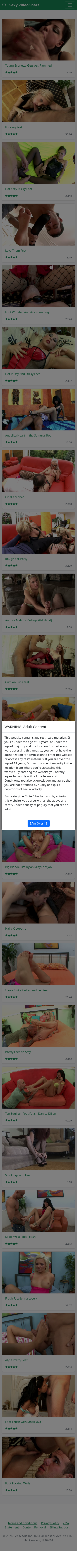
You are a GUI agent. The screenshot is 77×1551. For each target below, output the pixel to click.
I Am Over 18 (38, 823)
